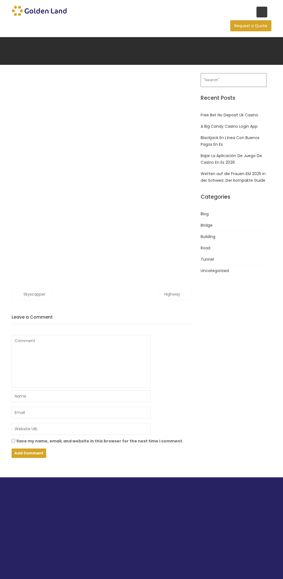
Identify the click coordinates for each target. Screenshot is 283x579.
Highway (172, 294)
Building (208, 236)
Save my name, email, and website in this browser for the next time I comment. (99, 441)
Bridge (207, 225)
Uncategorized (215, 270)
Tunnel (207, 259)
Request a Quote (250, 26)
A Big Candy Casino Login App (229, 126)
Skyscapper (34, 294)
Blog (205, 214)
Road (205, 248)
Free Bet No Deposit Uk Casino (229, 115)
